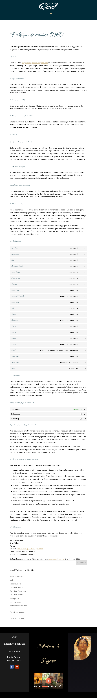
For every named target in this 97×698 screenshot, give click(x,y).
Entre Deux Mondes (17, 612)
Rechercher (81, 563)
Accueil (12, 570)
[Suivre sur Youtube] (17, 667)
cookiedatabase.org (56, 559)
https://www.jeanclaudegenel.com (35, 63)
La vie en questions (17, 618)
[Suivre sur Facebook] (12, 667)
